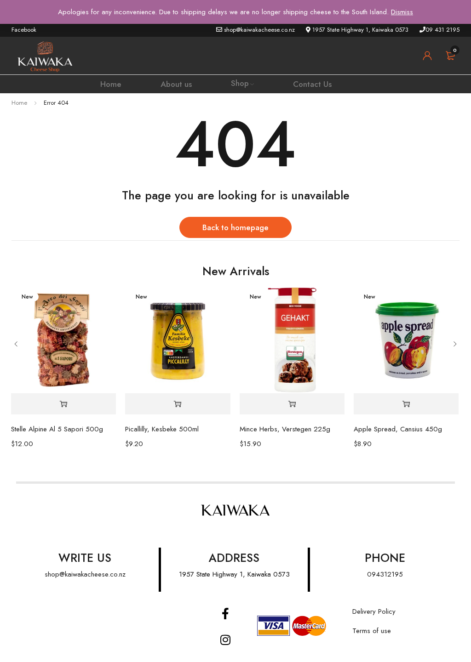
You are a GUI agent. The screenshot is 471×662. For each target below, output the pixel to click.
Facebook (23, 29)
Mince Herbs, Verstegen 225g (285, 429)
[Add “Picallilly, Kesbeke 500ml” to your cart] (177, 404)
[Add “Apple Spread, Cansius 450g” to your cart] (406, 404)
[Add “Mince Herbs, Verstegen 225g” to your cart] (292, 404)
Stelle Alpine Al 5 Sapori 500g (57, 429)
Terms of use (371, 631)
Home (19, 102)
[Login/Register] (427, 55)
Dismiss (402, 12)
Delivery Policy (374, 611)
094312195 (385, 574)
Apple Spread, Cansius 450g (398, 429)
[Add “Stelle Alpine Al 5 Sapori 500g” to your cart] (63, 404)
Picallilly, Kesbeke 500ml (162, 429)
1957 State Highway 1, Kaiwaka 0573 (234, 574)
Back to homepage (235, 227)
